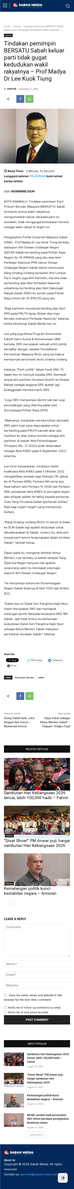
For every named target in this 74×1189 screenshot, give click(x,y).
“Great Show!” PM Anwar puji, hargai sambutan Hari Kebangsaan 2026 (37, 843)
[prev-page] (6, 902)
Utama (17, 26)
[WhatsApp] (29, 99)
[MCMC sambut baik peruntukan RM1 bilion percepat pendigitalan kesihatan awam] (14, 1120)
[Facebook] (20, 99)
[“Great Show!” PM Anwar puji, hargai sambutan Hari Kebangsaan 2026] (37, 822)
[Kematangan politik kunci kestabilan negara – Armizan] (37, 869)
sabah (41, 677)
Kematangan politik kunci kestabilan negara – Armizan (30, 891)
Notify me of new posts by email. (28, 1012)
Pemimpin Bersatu (24, 677)
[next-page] (12, 902)
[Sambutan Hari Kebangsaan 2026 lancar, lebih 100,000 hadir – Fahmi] (37, 774)
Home (7, 26)
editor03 (11, 88)
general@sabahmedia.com (39, 1174)
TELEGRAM (37, 176)
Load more (36, 1134)
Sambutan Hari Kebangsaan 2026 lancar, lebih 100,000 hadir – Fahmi (36, 795)
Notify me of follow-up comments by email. (34, 1007)
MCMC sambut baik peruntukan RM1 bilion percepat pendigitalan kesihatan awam (48, 1118)
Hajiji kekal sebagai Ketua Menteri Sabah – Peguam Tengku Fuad (55, 722)
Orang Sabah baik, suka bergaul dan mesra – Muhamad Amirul (19, 722)
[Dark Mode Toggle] (62, 1178)
